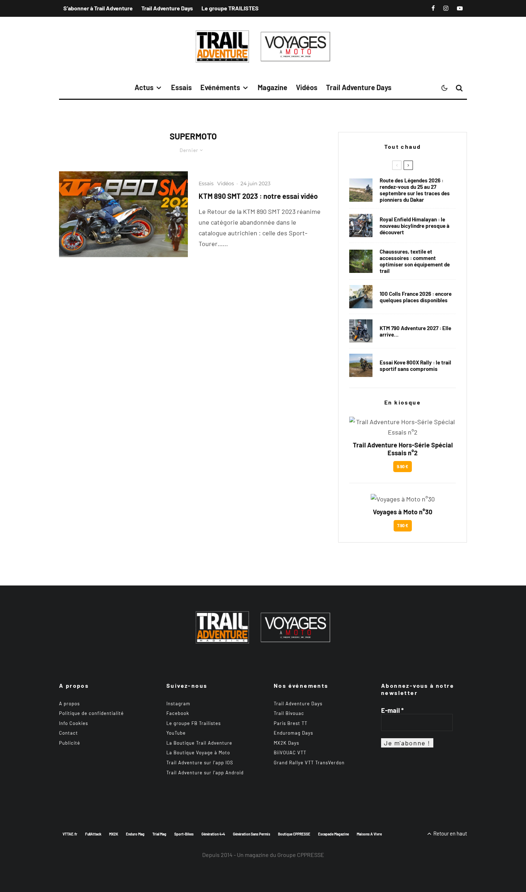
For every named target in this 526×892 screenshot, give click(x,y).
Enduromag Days (293, 733)
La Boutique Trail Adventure (199, 743)
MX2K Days (286, 743)
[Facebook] (433, 8)
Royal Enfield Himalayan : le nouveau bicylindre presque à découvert (414, 225)
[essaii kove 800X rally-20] (360, 365)
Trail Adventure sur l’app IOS (199, 762)
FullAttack (93, 834)
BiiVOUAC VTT (290, 752)
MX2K (113, 834)
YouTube (176, 733)
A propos (69, 703)
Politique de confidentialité (91, 713)
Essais (181, 87)
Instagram (178, 703)
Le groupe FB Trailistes (193, 723)
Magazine (272, 87)
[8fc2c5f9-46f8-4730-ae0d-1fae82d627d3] (123, 214)
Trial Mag (159, 834)
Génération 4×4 (213, 834)
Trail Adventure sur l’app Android (205, 772)
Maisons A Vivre (369, 834)
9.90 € (402, 466)
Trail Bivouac (289, 713)
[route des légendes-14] (360, 190)
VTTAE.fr (70, 834)
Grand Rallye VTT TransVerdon (309, 762)
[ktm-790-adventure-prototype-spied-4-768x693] (360, 331)
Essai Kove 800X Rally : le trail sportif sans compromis (415, 365)
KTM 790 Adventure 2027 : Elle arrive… (415, 331)
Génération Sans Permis (251, 834)
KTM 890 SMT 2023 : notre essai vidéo (258, 196)
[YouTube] (460, 8)
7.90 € (402, 525)
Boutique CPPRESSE (294, 834)
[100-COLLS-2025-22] (360, 296)
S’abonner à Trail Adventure (98, 8)
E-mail (392, 710)
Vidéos (306, 87)
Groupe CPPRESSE (300, 854)
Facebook (177, 713)
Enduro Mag (135, 834)
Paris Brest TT (290, 723)
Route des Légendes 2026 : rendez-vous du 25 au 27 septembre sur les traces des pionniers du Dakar (415, 190)
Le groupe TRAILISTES (230, 8)
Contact (68, 733)
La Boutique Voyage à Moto (198, 752)
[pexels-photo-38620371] (360, 261)
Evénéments (220, 87)
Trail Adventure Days (167, 8)
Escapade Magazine (333, 834)
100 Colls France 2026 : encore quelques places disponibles (416, 296)
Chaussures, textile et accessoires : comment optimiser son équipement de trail (415, 261)
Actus (144, 87)
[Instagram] (446, 8)
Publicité (69, 743)
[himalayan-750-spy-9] (360, 225)
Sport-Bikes (184, 834)
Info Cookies (73, 723)
